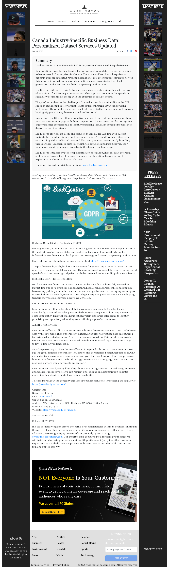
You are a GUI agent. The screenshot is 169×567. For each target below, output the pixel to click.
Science (85, 537)
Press (35, 555)
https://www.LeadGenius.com (59, 409)
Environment (39, 549)
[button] (127, 51)
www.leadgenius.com (95, 165)
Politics (76, 21)
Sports (84, 549)
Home (50, 21)
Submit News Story (52, 511)
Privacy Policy (61, 564)
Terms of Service (40, 564)
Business (90, 21)
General (63, 21)
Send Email (46, 396)
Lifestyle (61, 549)
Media (60, 555)
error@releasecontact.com (47, 436)
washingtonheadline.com (100, 564)
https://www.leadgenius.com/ (107, 260)
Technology (88, 555)
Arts (34, 537)
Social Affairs (88, 542)
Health (60, 542)
